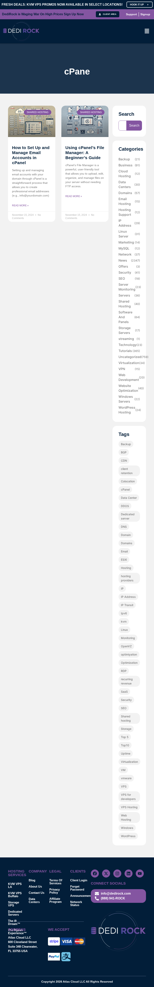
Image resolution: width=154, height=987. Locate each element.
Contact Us (36, 892)
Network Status (76, 903)
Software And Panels (129, 317)
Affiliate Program (55, 900)
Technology (129, 345)
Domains (129, 193)
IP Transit (127, 605)
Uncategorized (129, 357)
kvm (124, 621)
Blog (32, 880)
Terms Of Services (55, 882)
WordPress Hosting (129, 409)
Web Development (129, 377)
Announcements (80, 895)
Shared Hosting (129, 303)
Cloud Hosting (129, 173)
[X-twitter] (106, 873)
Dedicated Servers (15, 913)
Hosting (126, 568)
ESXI (124, 559)
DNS (124, 526)
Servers (129, 295)
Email (124, 551)
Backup (129, 159)
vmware (126, 778)
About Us (35, 886)
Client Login (78, 880)
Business (129, 165)
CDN (124, 460)
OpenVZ (126, 646)
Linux (124, 629)
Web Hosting (126, 817)
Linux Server (129, 233)
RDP (124, 671)
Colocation (128, 481)
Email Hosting (129, 201)
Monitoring (128, 638)
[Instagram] (117, 873)
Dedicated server (128, 516)
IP (122, 588)
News (129, 260)
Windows (127, 827)
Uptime (125, 753)
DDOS (125, 506)
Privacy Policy (54, 891)
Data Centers (129, 184)
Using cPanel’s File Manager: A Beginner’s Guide (84, 152)
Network (129, 254)
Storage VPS (13, 904)
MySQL (129, 248)
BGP (124, 452)
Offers (129, 266)
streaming (129, 339)
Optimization (129, 662)
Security (129, 272)
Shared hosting (126, 718)
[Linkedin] (129, 873)
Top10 (125, 745)
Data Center (129, 497)
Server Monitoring (129, 286)
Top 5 (125, 737)
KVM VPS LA (15, 885)
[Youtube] (140, 873)
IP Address (129, 223)
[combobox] (123, 126)
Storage (126, 728)
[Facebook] (95, 873)
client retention (127, 471)
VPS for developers (128, 797)
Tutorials (129, 351)
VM (123, 770)
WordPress (128, 836)
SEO (129, 278)
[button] (147, 31)
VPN (129, 369)
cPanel (125, 489)
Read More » (20, 205)
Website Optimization (129, 388)
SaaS (124, 691)
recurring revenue (127, 681)
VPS (124, 786)
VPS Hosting (129, 807)
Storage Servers (129, 330)
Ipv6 (124, 613)
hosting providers (127, 578)
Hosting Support (129, 212)
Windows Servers (129, 399)
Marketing (129, 242)
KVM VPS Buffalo (15, 894)
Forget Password (77, 888)
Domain (126, 535)
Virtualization (129, 363)
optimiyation (129, 654)
